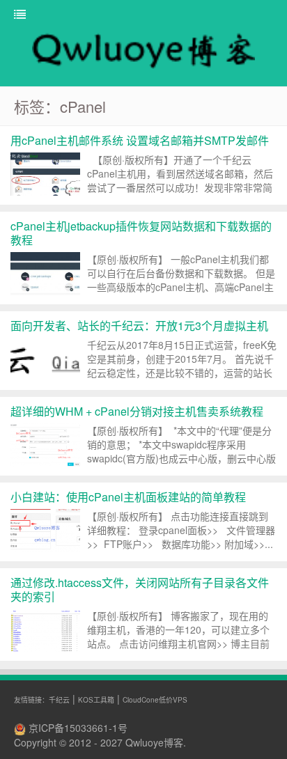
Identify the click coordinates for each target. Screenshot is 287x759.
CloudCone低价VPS (155, 700)
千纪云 (59, 700)
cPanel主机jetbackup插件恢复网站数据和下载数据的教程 (141, 233)
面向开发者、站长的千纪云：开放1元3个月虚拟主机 (139, 326)
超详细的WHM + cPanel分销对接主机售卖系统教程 (136, 411)
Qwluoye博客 (154, 742)
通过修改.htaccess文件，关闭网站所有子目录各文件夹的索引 (139, 589)
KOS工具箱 (96, 700)
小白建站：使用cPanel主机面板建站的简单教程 (128, 497)
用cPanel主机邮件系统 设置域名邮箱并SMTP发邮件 (139, 140)
